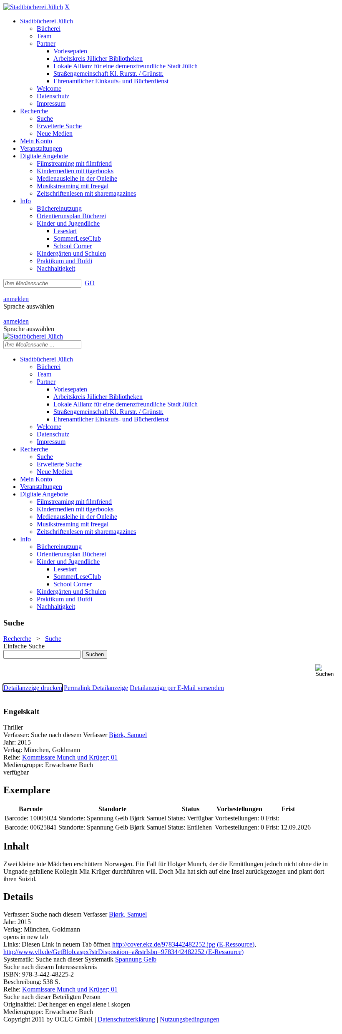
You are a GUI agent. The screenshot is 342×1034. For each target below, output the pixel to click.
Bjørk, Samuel (128, 734)
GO (90, 283)
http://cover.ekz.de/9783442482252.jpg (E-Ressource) (183, 944)
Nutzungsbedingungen (189, 1019)
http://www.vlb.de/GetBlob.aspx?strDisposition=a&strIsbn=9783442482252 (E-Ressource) (123, 951)
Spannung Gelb (135, 959)
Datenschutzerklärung (126, 1019)
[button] (327, 670)
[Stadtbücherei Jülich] (33, 6)
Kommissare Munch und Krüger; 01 (70, 757)
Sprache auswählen (28, 306)
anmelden (16, 298)
